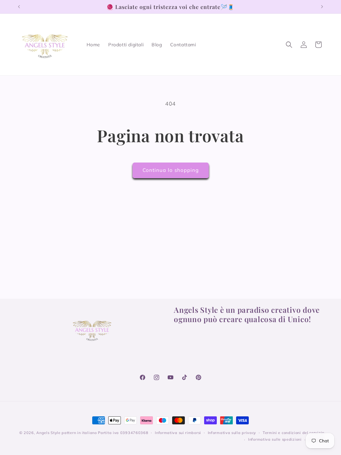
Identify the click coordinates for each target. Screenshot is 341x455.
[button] (289, 44)
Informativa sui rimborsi (178, 432)
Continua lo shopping (171, 170)
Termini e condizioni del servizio (293, 432)
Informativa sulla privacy (232, 432)
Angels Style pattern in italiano (66, 432)
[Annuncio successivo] (322, 6)
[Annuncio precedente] (19, 6)
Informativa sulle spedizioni (275, 439)
